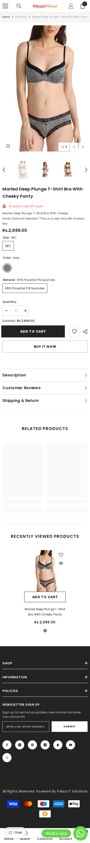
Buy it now (45, 346)
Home (6, 17)
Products (21, 17)
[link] (74, 331)
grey (45, 630)
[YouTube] (70, 744)
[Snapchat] (57, 744)
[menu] (5, 6)
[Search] (19, 6)
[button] (74, 147)
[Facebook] (7, 744)
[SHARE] (84, 331)
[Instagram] (19, 744)
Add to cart (34, 331)
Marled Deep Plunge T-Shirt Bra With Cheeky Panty (45, 611)
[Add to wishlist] (61, 554)
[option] (45, 88)
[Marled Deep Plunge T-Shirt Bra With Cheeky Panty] (45, 571)
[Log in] (71, 6)
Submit (69, 726)
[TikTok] (45, 744)
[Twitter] (7, 757)
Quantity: (9, 302)
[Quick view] (61, 563)
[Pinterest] (32, 744)
